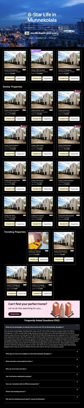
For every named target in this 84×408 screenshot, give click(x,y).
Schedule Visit (10, 78)
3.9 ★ (51, 110)
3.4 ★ (24, 69)
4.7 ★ (51, 180)
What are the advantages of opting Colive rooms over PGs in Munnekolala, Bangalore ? (35, 327)
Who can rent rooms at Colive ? (16, 369)
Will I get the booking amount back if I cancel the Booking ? (25, 399)
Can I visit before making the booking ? (19, 376)
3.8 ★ (24, 110)
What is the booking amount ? (16, 391)
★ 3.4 (72, 250)
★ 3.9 (46, 250)
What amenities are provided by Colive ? (19, 361)
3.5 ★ (51, 69)
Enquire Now (20, 78)
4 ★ (24, 215)
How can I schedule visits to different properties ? (22, 384)
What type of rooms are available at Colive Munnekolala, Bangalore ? (29, 354)
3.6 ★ (51, 215)
